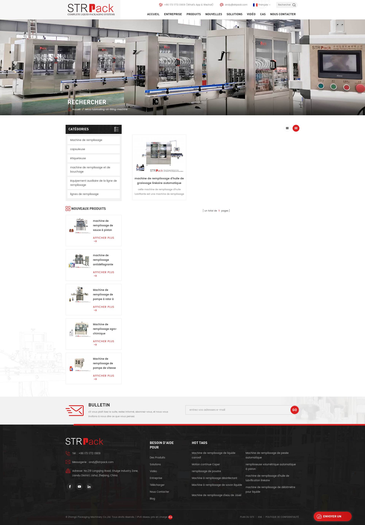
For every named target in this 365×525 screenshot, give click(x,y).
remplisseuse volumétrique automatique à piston (271, 467)
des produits (157, 458)
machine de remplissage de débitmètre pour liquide (270, 489)
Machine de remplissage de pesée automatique (267, 455)
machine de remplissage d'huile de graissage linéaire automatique (159, 180)
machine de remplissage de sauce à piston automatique (103, 226)
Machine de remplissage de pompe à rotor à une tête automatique (103, 295)
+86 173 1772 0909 (174, 5)
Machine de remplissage (86, 140)
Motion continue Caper (206, 465)
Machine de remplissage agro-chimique (105, 329)
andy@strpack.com (236, 5)
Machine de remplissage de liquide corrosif (213, 455)
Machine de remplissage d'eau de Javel (216, 495)
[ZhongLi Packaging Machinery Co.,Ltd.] (93, 9)
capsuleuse (77, 149)
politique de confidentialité (282, 517)
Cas (263, 14)
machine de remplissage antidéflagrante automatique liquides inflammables (103, 260)
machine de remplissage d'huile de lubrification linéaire (267, 478)
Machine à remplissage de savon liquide (217, 485)
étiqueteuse (78, 158)
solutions (234, 14)
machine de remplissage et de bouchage (90, 169)
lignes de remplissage (84, 194)
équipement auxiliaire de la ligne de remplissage (93, 183)
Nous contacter (283, 14)
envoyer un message (332, 517)
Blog (152, 499)
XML (260, 517)
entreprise (173, 14)
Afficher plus (159, 203)
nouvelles (213, 14)
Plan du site (247, 517)
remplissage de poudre (206, 471)
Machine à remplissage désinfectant (214, 478)
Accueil (153, 14)
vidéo (251, 14)
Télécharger (157, 485)
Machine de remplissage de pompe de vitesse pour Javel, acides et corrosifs (105, 364)
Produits (193, 14)
